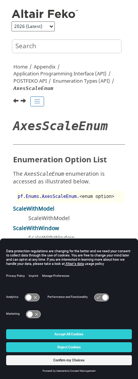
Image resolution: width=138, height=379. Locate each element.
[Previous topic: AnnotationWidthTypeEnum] (16, 101)
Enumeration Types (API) (81, 81)
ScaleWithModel (33, 209)
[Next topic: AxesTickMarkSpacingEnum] (24, 101)
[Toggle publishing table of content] (37, 101)
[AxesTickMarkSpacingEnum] (24, 101)
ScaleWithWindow (36, 228)
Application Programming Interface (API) (60, 73)
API (30, 81)
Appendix (45, 67)
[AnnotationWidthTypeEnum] (16, 101)
